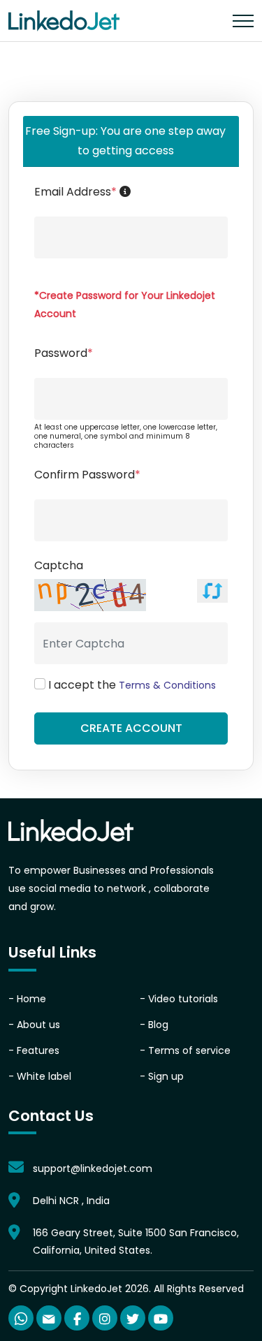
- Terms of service (185, 1050)
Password (63, 353)
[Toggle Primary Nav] (243, 21)
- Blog (154, 1025)
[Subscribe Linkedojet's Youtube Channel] (160, 1318)
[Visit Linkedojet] (70, 831)
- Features (33, 1050)
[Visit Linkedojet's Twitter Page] (132, 1318)
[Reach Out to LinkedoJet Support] (48, 1318)
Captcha (58, 565)
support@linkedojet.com (92, 1168)
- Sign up (162, 1076)
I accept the (132, 685)
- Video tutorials (179, 999)
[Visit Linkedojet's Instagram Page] (104, 1318)
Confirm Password (87, 475)
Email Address (135, 191)
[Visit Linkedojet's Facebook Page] (76, 1318)
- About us (34, 1025)
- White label (39, 1076)
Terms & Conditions (167, 685)
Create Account (131, 728)
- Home (27, 999)
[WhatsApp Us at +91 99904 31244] (21, 1318)
